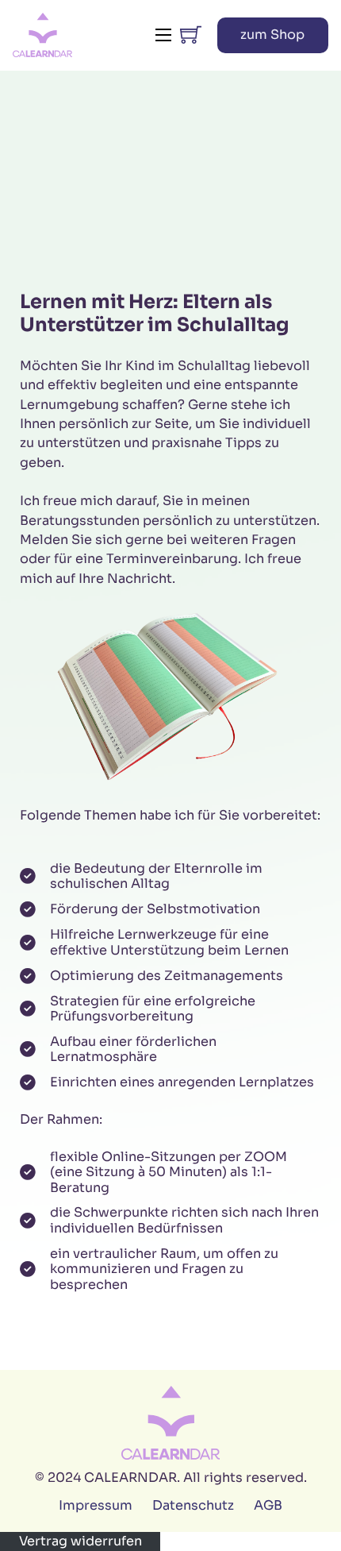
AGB (268, 1505)
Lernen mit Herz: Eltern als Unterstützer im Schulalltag (154, 313)
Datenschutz (193, 1505)
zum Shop (272, 34)
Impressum (95, 1505)
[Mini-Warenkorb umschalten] (190, 34)
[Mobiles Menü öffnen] (163, 35)
